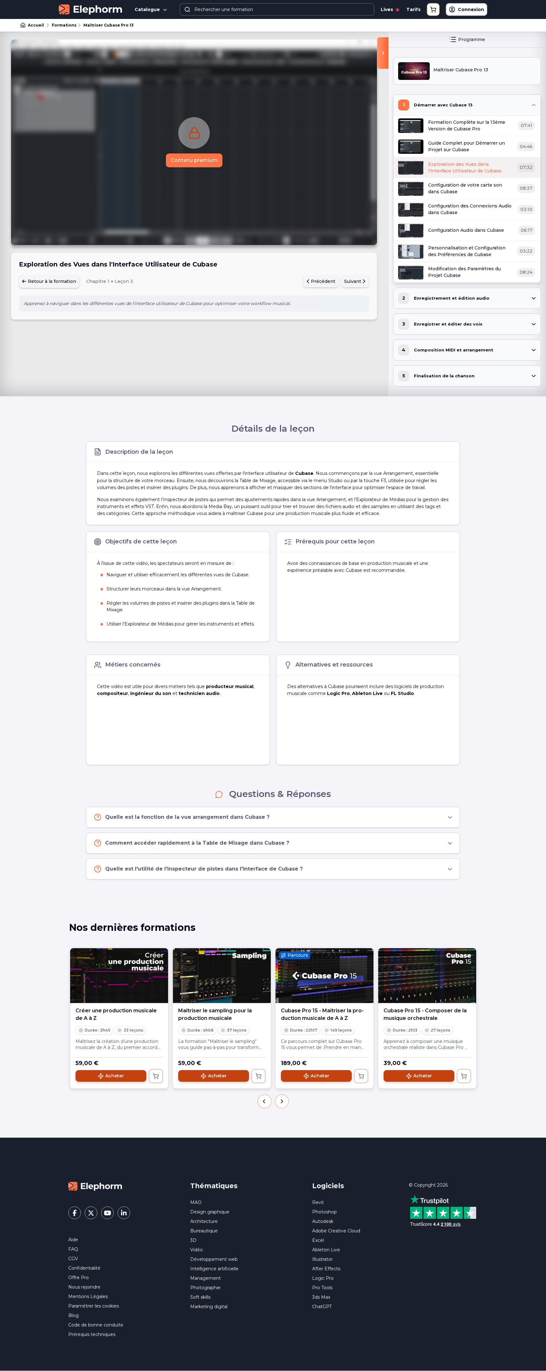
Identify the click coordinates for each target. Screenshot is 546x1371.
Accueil (36, 25)
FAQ (73, 1249)
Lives (387, 9)
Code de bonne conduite (95, 1325)
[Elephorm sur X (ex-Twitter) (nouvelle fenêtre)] (91, 1212)
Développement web (214, 1259)
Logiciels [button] (328, 1186)
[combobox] (276, 9)
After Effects (326, 1269)
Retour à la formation (51, 281)
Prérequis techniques (91, 1334)
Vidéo (196, 1250)
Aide (73, 1239)
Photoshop (324, 1212)
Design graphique (209, 1212)
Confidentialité (84, 1268)
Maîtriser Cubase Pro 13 (108, 25)
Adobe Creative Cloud (336, 1231)
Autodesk (322, 1221)
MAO (196, 1202)
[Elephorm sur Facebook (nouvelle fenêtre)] (74, 1212)
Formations (64, 25)
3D (193, 1240)
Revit (318, 1202)
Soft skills (200, 1297)
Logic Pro (323, 1278)
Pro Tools (322, 1287)
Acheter (114, 1076)
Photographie (205, 1287)
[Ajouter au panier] (156, 1076)
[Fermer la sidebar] (382, 53)
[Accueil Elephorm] (95, 1186)
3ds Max (321, 1297)
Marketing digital (209, 1306)
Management (205, 1278)
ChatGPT (322, 1306)
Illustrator (322, 1259)
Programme (471, 39)
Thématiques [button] (214, 1186)
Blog (73, 1315)
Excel (318, 1240)
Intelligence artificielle (214, 1269)
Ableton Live (326, 1250)
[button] (264, 1101)
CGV (73, 1258)
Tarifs (413, 9)
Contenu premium (194, 160)
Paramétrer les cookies (93, 1306)
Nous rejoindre (84, 1287)
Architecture (204, 1221)
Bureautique (204, 1231)
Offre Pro (78, 1277)
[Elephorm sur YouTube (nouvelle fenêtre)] (107, 1212)
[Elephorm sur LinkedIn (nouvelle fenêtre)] (124, 1212)
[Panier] (433, 9)
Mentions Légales (88, 1296)
